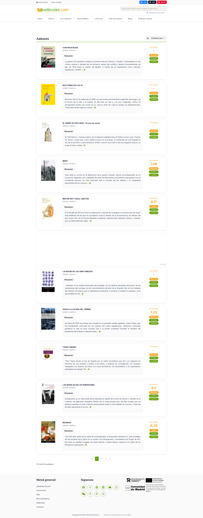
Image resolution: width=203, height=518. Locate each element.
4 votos (153, 433)
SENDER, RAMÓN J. (69, 201)
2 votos (153, 396)
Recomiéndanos (42, 499)
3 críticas (154, 323)
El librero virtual (145, 18)
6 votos (153, 209)
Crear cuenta (56, 2)
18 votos (154, 172)
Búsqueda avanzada (156, 13)
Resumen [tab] (68, 56)
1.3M (144, 2)
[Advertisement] (101, 29)
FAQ (38, 494)
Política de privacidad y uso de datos (117, 515)
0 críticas (154, 61)
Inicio (40, 18)
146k (153, 2)
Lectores (99, 18)
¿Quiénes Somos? (43, 486)
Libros (51, 18)
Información (41, 490)
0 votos (153, 58)
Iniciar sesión (43, 2)
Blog (130, 18)
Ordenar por (157, 38)
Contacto (40, 507)
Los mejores (65, 18)
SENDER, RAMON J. (69, 50)
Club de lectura (115, 18)
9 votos (153, 320)
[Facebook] (83, 487)
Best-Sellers (82, 18)
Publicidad (40, 503)
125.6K (163, 2)
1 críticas (154, 175)
